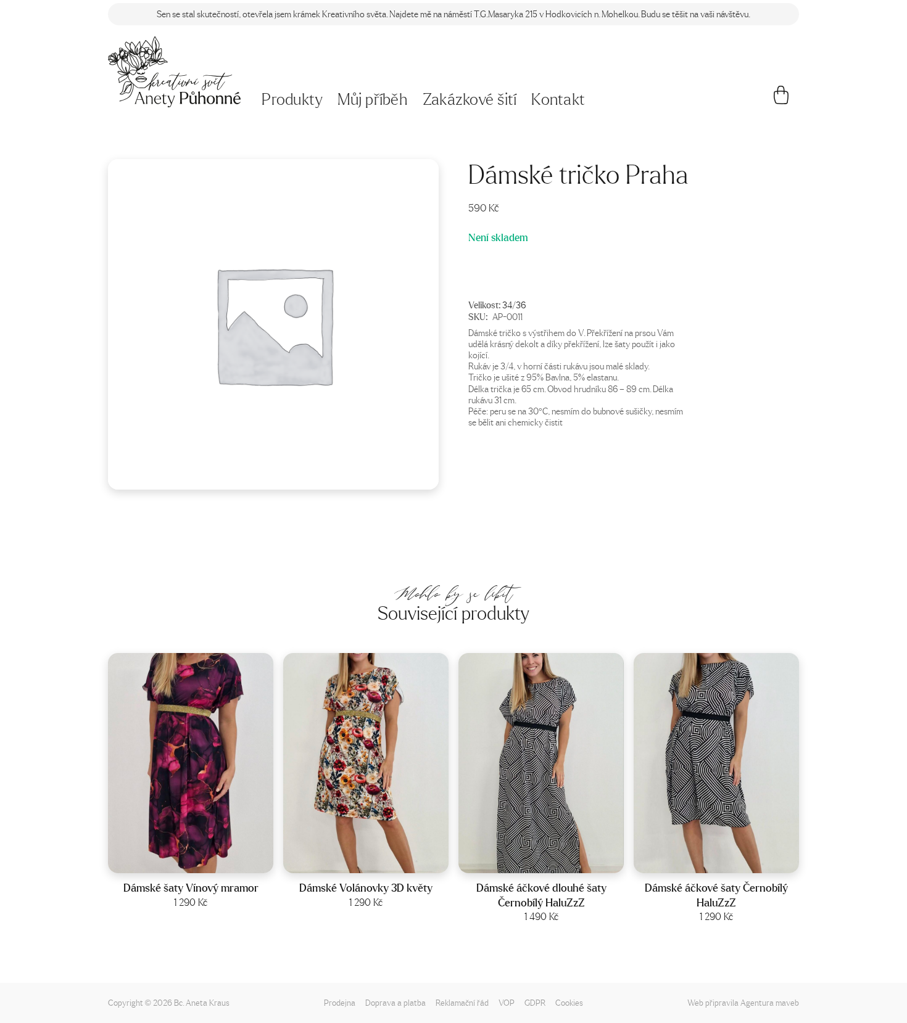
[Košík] (781, 99)
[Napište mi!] (174, 71)
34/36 (514, 304)
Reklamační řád (462, 1002)
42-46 (207, 860)
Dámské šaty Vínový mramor (191, 888)
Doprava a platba (395, 1002)
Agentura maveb (769, 1002)
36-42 (557, 860)
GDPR (534, 1002)
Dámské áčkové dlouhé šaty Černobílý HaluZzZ (541, 895)
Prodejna (339, 1002)
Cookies (569, 1002)
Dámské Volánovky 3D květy (366, 888)
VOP (507, 1002)
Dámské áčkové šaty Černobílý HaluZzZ (716, 895)
